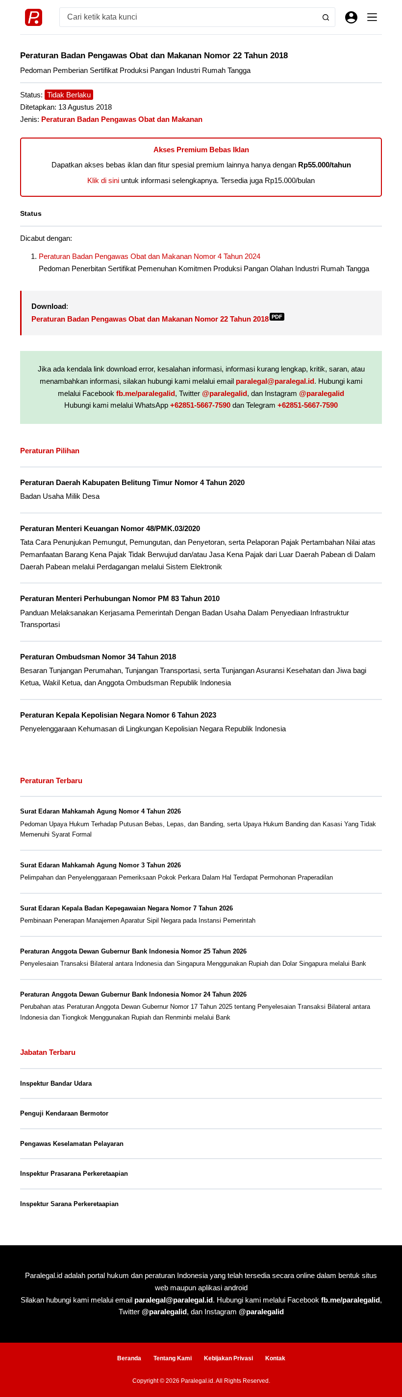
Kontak (275, 1358)
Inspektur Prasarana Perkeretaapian (74, 1173)
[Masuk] (351, 17)
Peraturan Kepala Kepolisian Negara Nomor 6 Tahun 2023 (118, 715)
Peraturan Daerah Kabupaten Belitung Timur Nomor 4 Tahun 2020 (132, 483)
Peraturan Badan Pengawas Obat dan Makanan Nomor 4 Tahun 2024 (149, 256)
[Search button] (325, 17)
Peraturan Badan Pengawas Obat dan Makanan (121, 119)
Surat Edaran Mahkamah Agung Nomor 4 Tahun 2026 (100, 811)
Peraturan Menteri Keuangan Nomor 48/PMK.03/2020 (110, 529)
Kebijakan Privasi (228, 1358)
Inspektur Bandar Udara (56, 1083)
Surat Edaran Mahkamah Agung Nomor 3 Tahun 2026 (100, 865)
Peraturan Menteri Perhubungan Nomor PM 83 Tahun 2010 (120, 599)
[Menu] (372, 17)
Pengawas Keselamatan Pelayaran (72, 1143)
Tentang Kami (172, 1358)
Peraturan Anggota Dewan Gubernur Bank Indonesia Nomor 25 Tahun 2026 (133, 951)
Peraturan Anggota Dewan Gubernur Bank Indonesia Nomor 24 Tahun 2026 (133, 994)
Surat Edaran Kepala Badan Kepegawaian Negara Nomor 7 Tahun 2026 (126, 908)
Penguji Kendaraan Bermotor (64, 1113)
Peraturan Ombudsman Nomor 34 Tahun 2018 (98, 657)
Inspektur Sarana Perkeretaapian (69, 1204)
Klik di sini (103, 180)
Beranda (129, 1358)
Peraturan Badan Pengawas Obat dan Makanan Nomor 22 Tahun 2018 (156, 319)
